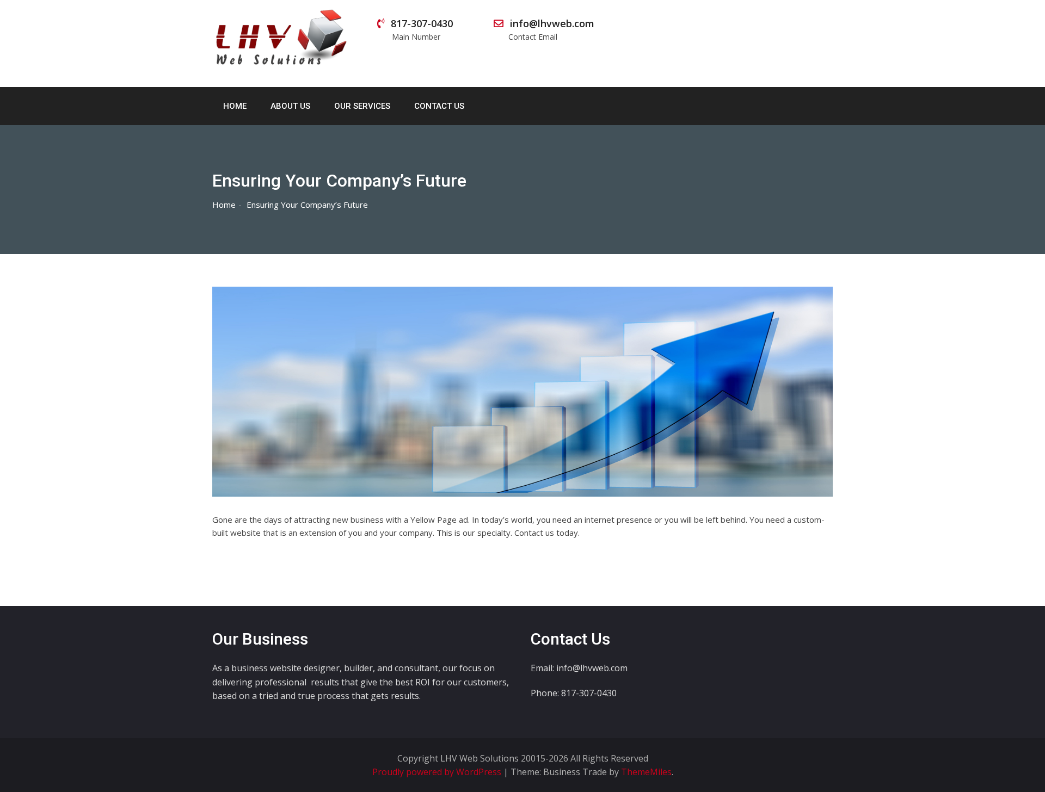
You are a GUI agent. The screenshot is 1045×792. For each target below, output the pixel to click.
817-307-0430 (422, 29)
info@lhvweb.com (550, 29)
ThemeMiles (646, 772)
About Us (290, 106)
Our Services (362, 106)
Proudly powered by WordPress (437, 772)
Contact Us (439, 106)
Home (235, 106)
